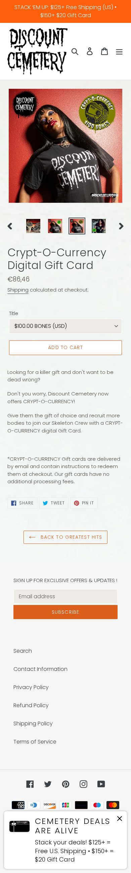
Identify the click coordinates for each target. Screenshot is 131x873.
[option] (33, 226)
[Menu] (119, 51)
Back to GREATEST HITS (70, 537)
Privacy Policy (31, 687)
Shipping (18, 289)
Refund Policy (31, 705)
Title (13, 313)
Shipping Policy (33, 723)
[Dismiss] (119, 819)
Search (22, 651)
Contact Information (40, 669)
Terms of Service (34, 742)
